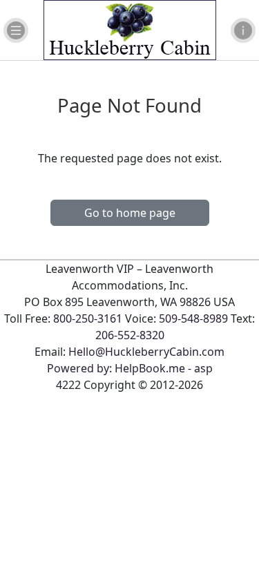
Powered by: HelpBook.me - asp (130, 368)
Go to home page (129, 212)
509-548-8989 (193, 318)
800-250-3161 (87, 318)
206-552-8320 (129, 335)
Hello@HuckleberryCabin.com (146, 351)
